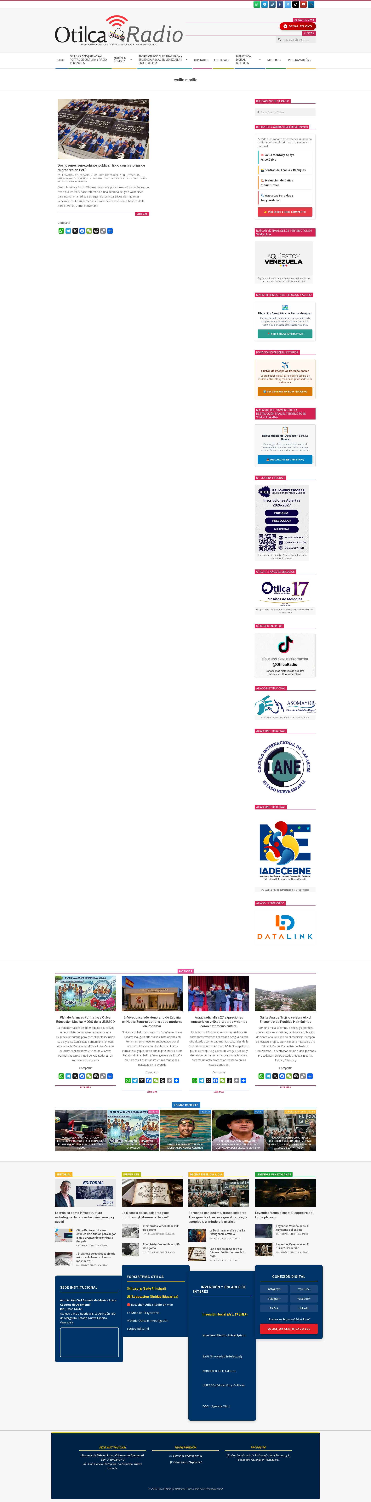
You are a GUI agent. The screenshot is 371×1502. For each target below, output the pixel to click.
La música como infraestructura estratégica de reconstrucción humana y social (84, 1217)
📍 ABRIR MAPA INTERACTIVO (285, 334)
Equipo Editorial (138, 1328)
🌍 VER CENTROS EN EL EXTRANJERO (285, 391)
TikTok (274, 1308)
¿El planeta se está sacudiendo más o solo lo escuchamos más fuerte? (96, 1257)
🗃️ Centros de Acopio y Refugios (283, 170)
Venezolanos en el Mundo (73, 178)
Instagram (274, 1289)
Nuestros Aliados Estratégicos (224, 1335)
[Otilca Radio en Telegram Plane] (264, 4)
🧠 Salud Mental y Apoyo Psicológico (277, 157)
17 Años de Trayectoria (143, 1313)
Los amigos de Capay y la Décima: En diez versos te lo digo (227, 1252)
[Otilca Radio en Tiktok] (295, 4)
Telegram (274, 1298)
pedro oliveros (78, 181)
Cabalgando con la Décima (300, 1111)
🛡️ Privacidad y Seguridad (185, 1462)
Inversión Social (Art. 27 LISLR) (225, 1314)
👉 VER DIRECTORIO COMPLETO (285, 212)
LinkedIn (304, 1308)
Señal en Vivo (298, 26)
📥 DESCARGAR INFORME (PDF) (285, 459)
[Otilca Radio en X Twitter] (288, 4)
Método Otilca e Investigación (147, 1320)
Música (259, 1111)
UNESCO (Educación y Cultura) (224, 1385)
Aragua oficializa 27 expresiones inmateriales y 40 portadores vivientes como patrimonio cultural (219, 1021)
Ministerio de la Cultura (219, 1371)
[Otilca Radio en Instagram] (272, 4)
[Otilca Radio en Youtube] (303, 4)
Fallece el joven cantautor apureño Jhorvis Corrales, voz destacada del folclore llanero (238, 1144)
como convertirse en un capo (121, 178)
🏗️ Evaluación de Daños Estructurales (276, 183)
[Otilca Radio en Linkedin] (311, 4)
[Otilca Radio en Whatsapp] (257, 4)
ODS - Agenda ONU (216, 1406)
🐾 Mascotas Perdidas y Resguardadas (277, 198)
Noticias (153, 1111)
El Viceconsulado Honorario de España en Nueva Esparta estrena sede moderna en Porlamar (152, 1021)
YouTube (304, 1289)
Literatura (133, 175)
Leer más (142, 213)
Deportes (205, 1111)
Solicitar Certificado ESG (289, 1329)
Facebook (304, 1298)
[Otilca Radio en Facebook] (280, 4)
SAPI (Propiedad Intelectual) (222, 1356)
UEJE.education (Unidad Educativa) (152, 1297)
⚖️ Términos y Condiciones (185, 1455)
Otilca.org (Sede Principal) (146, 1288)
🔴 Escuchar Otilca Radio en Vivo (150, 1304)
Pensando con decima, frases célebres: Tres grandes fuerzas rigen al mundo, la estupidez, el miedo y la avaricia (217, 1217)
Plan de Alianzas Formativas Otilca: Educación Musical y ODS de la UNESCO (133, 1144)
